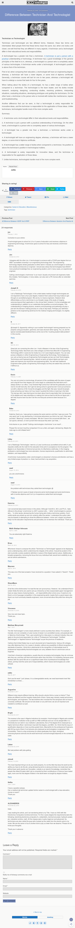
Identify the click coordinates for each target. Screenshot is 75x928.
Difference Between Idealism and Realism (57, 221)
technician (11, 210)
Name (5, 878)
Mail (66, 197)
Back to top (38, 912)
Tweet (29, 197)
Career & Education (19, 207)
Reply (10, 249)
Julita (13, 170)
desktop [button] (50, 917)
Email (5, 886)
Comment (7, 854)
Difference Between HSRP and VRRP (16, 221)
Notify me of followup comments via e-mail (17, 875)
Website (6, 893)
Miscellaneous (32, 207)
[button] (30, 923)
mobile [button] (24, 917)
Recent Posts (13, 166)
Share (10, 197)
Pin (48, 197)
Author (5, 166)
